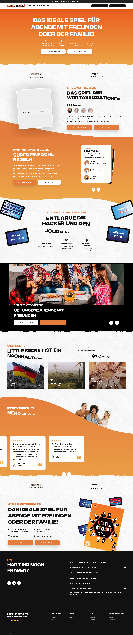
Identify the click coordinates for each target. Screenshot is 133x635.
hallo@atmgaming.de (14, 578)
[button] (93, 190)
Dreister (111, 617)
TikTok (91, 622)
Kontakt (35, 5)
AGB (119, 633)
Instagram (92, 619)
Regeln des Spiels (44, 5)
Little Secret (17, 614)
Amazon (53, 617)
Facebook (92, 617)
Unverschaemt (113, 622)
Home (29, 5)
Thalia (52, 619)
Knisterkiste (112, 619)
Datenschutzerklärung (112, 633)
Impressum (123, 633)
